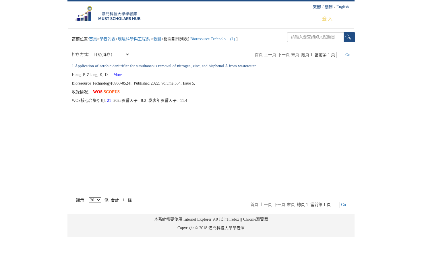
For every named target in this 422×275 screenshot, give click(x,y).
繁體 (317, 7)
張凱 (157, 39)
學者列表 (107, 39)
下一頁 (284, 55)
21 (109, 100)
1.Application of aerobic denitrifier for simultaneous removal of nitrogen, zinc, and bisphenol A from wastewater (164, 66)
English (342, 7)
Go (347, 55)
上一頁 (270, 55)
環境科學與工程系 (134, 39)
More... (117, 74)
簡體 (329, 7)
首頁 (93, 39)
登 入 (327, 18)
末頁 (295, 55)
